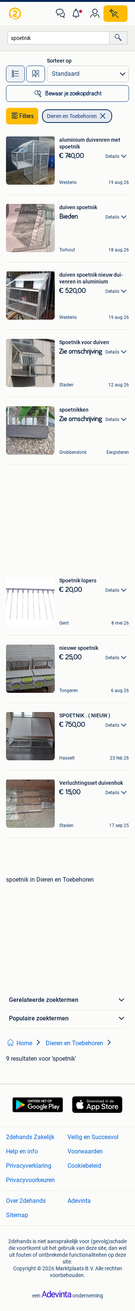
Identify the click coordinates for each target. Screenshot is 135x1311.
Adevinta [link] (79, 1200)
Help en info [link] (22, 1151)
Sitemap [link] (17, 1215)
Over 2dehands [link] (26, 1200)
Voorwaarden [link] (85, 1151)
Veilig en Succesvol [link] (93, 1137)
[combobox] (59, 37)
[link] (16, 13)
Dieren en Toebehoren (72, 116)
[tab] (15, 74)
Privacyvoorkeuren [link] (30, 1180)
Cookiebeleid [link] (84, 1165)
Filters (27, 116)
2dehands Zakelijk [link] (30, 1137)
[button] (77, 13)
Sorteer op (59, 61)
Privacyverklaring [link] (28, 1165)
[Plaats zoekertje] (116, 13)
